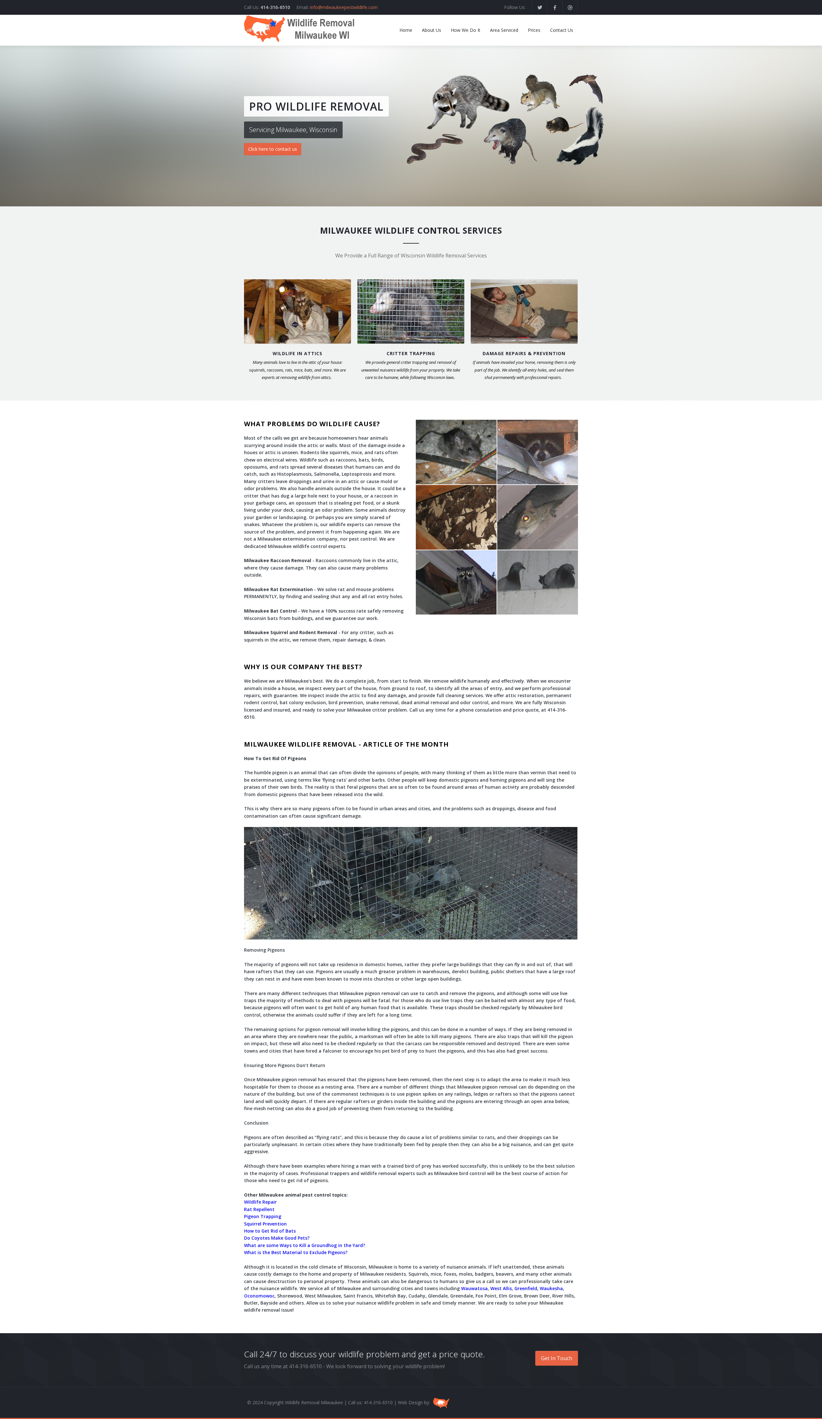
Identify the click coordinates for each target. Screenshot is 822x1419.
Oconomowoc (259, 1296)
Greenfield (525, 1288)
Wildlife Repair (260, 1202)
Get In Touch (556, 1358)
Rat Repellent (259, 1209)
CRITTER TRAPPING (411, 353)
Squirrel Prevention (265, 1224)
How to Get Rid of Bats (270, 1231)
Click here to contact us (272, 149)
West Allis (501, 1288)
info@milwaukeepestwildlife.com (344, 7)
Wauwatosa (474, 1288)
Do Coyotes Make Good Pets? (277, 1238)
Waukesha (551, 1288)
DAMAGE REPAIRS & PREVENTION (524, 353)
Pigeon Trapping (262, 1216)
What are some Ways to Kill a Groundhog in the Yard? (304, 1245)
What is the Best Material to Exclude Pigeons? (295, 1252)
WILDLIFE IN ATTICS (297, 353)
